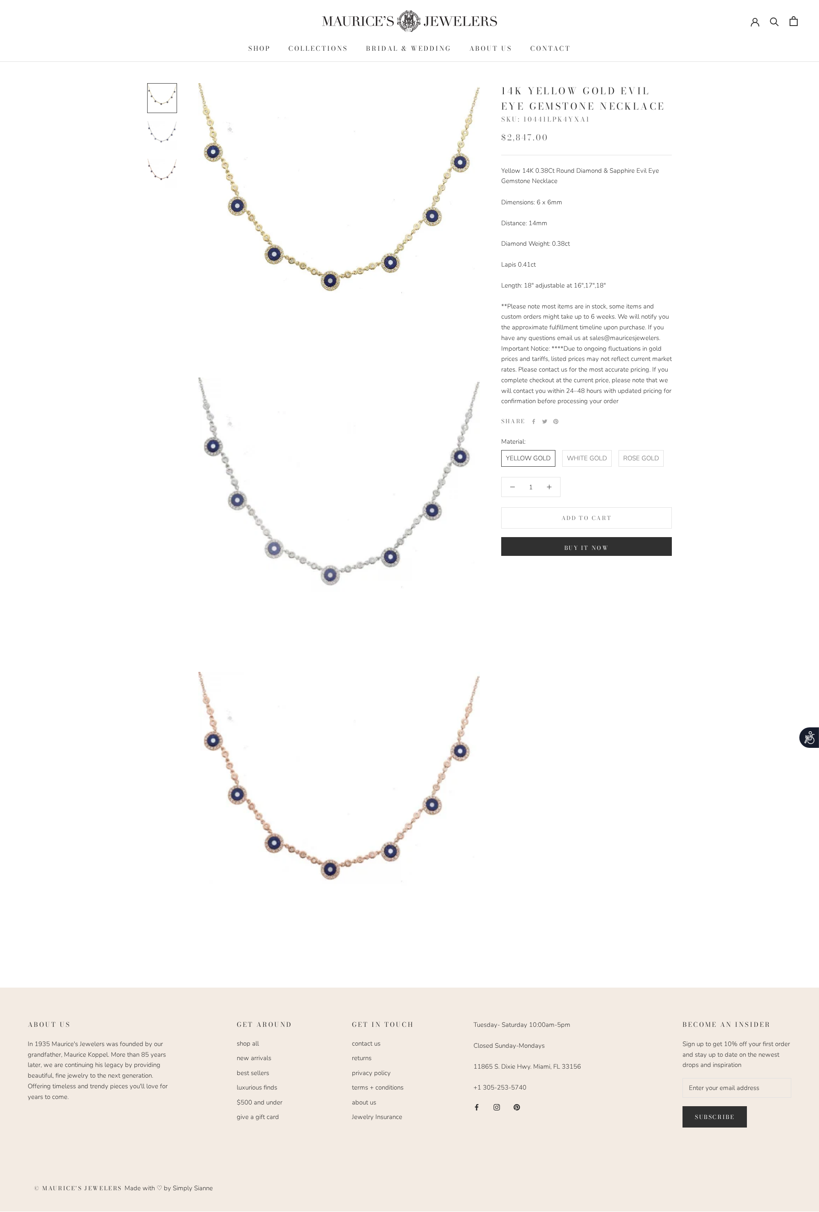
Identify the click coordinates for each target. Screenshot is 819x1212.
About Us (490, 48)
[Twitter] (544, 421)
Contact (550, 48)
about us (364, 1102)
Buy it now (586, 548)
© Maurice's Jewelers (79, 1188)
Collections (318, 48)
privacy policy (371, 1073)
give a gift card (258, 1117)
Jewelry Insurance (377, 1117)
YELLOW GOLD (528, 458)
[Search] (774, 21)
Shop (259, 48)
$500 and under (259, 1102)
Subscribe (715, 1117)
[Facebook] (533, 421)
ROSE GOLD (641, 458)
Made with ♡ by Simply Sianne (169, 1188)
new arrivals (254, 1058)
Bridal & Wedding (408, 48)
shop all (248, 1043)
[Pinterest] (555, 421)
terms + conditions (378, 1087)
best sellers (253, 1073)
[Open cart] (794, 21)
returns (362, 1058)
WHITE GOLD (587, 458)
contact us (366, 1043)
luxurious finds (257, 1087)
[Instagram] (497, 1107)
